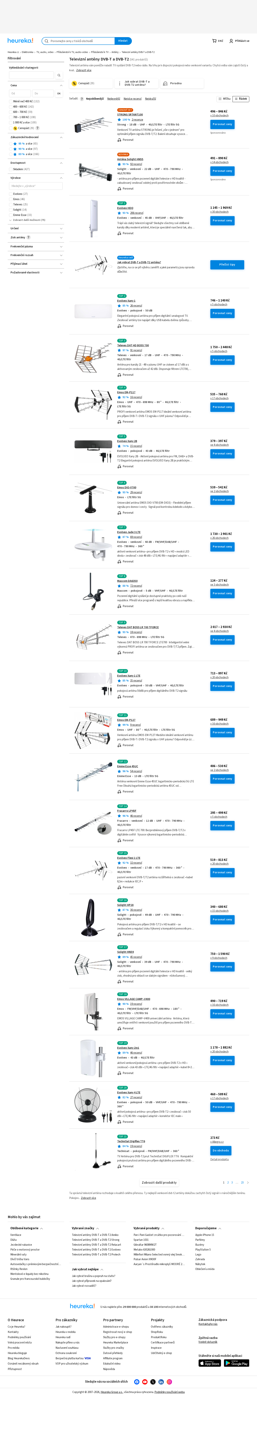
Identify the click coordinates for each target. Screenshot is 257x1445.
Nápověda (109, 1369)
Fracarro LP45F (126, 811)
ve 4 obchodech (219, 445)
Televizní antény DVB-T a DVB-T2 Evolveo (96, 1249)
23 (242, 1183)
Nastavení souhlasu (67, 1348)
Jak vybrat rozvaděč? (84, 1286)
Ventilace (15, 1235)
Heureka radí (63, 1337)
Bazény (199, 1245)
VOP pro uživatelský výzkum (72, 1364)
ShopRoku (157, 1332)
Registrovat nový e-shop (117, 1332)
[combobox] (78, 41)
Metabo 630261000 (144, 1249)
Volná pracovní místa (20, 1343)
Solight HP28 (125, 905)
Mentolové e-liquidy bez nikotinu (29, 1274)
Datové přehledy (113, 1353)
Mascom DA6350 (127, 581)
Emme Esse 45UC (127, 766)
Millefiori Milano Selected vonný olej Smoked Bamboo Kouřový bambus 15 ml (159, 1254)
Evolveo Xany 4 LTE (128, 1093)
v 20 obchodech (219, 677)
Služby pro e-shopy (114, 1337)
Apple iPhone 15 (204, 1235)
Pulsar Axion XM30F (145, 1259)
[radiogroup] (36, 149)
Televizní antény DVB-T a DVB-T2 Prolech (96, 1254)
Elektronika (27, 52)
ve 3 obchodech (219, 585)
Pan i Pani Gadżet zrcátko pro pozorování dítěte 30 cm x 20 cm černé (159, 1235)
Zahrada (200, 1259)
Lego (198, 1254)
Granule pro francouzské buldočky (30, 1279)
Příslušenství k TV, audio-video (72, 52)
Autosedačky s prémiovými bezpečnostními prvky (36, 1264)
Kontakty (13, 1332)
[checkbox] (10, 101)
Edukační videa (111, 1364)
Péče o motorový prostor (25, 1249)
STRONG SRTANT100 (130, 115)
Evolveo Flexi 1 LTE (128, 858)
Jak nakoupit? (63, 1327)
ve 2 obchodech (219, 491)
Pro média (13, 1348)
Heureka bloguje (17, 1353)
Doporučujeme (206, 1228)
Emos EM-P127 (126, 720)
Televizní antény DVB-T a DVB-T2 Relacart (96, 1245)
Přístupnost (15, 1369)
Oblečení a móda (204, 1269)
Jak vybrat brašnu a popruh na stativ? (93, 1276)
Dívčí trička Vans (19, 1259)
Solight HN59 (125, 952)
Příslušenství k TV (100, 52)
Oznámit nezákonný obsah (23, 1364)
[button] (31, 75)
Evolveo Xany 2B (127, 441)
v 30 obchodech (219, 212)
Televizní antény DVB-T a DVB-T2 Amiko (95, 1235)
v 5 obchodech (218, 305)
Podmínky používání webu (169, 1392)
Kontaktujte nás (207, 1324)
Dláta (13, 1240)
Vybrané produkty (147, 1228)
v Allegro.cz (217, 1142)
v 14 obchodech (219, 162)
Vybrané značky (83, 1228)
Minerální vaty (18, 1254)
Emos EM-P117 (126, 392)
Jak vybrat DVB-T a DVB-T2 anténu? (139, 262)
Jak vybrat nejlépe (85, 1269)
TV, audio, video (45, 52)
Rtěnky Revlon (18, 1269)
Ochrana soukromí (66, 1353)
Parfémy (200, 1240)
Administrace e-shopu (116, 1327)
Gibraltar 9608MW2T (145, 1245)
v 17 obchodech (219, 398)
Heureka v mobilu (66, 1332)
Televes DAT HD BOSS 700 (133, 345)
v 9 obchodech (218, 958)
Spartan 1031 (141, 1240)
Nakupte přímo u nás (68, 1343)
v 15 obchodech (219, 911)
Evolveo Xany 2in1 (128, 1048)
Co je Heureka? (16, 1327)
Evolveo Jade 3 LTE (129, 532)
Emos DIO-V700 (126, 488)
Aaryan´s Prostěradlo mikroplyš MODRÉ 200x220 (159, 1264)
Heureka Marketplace (115, 1343)
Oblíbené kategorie (24, 1228)
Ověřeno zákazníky (162, 1327)
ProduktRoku (159, 1337)
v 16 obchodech (219, 724)
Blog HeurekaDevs (19, 1358)
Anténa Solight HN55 (130, 159)
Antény (115, 52)
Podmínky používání (19, 1337)
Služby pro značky (113, 1348)
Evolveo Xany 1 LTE (128, 676)
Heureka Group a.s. (112, 1392)
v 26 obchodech (219, 538)
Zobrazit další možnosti (26, 220)
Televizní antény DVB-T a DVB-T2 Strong (95, 1240)
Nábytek (200, 1264)
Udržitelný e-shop (161, 1353)
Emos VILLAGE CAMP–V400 (133, 999)
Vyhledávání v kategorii (23, 68)
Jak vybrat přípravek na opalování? (92, 1281)
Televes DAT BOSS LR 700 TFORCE (138, 627)
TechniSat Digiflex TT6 (131, 1141)
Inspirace (156, 1348)
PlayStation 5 (203, 1249)
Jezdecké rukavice (21, 1245)
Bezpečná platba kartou (70, 1358)
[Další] (247, 1183)
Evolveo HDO (125, 208)
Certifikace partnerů (163, 1343)
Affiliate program (112, 1358)
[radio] (10, 143)
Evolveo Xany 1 (126, 301)
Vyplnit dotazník (207, 1342)
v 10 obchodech (219, 116)
